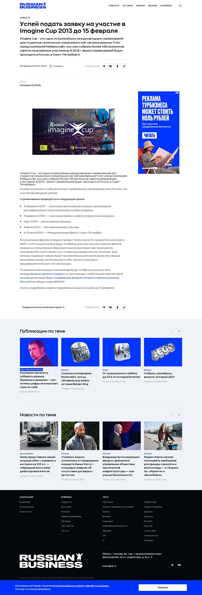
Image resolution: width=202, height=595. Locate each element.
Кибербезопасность (115, 526)
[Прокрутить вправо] (179, 331)
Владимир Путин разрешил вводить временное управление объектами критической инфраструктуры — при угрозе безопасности (121, 466)
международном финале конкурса (42, 274)
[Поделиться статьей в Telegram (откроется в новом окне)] (103, 66)
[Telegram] (172, 565)
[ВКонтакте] (179, 565)
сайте (91, 288)
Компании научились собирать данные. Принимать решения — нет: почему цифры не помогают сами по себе (39, 380)
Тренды (148, 540)
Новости (114, 6)
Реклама (108, 502)
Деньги (148, 512)
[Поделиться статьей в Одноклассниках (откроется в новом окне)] (117, 66)
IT (104, 540)
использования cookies (70, 586)
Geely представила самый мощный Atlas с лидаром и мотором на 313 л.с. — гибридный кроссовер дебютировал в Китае (38, 464)
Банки (106, 512)
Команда (25, 502)
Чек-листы (67, 526)
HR (104, 536)
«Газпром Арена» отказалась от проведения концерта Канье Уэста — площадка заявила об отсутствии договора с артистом (79, 466)
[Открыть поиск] (180, 5)
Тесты (65, 531)
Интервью (166, 6)
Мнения (140, 6)
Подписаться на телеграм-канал (42, 307)
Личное (148, 516)
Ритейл (148, 521)
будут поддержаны (58, 278)
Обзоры (152, 6)
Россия (148, 526)
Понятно (163, 587)
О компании (27, 507)
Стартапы (150, 531)
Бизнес (107, 516)
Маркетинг (150, 502)
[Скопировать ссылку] (124, 66)
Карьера (108, 521)
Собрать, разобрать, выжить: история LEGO (159, 375)
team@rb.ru (109, 566)
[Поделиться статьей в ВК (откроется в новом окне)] (110, 66)
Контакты (26, 512)
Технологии (151, 536)
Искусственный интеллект (119, 507)
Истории (128, 6)
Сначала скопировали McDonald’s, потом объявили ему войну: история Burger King (76, 378)
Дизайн (107, 531)
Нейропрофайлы (71, 516)
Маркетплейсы (153, 507)
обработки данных (97, 586)
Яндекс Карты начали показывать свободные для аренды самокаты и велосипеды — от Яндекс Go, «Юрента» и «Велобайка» (161, 466)
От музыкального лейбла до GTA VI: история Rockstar (121, 375)
